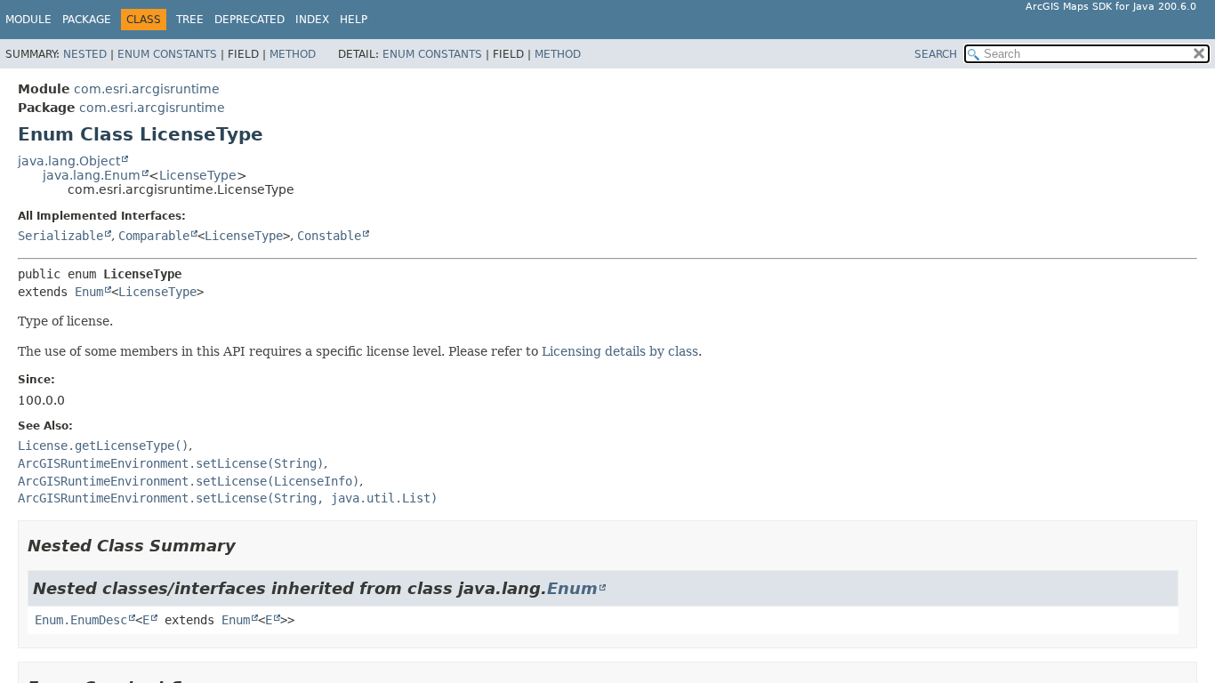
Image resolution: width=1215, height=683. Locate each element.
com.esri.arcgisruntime (147, 89)
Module (28, 19)
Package (86, 19)
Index (312, 19)
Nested (85, 54)
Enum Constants (167, 54)
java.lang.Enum (92, 175)
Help (353, 19)
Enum (89, 292)
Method (293, 54)
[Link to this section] (248, 545)
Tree (190, 19)
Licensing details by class (620, 351)
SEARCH (935, 54)
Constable (329, 236)
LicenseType (198, 175)
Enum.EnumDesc (81, 620)
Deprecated (249, 19)
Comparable (153, 236)
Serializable (60, 236)
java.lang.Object (69, 161)
